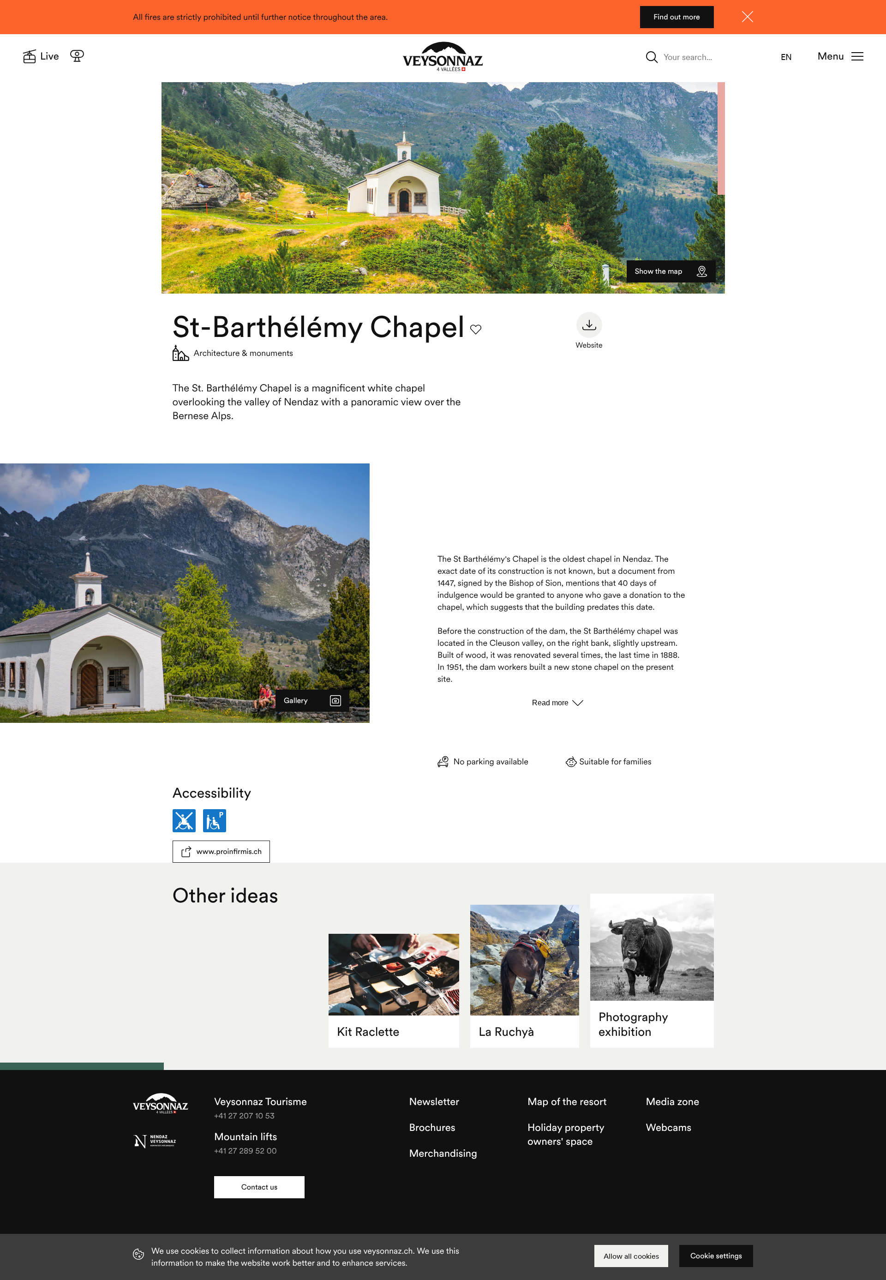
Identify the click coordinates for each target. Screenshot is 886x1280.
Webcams (669, 1127)
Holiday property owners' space (565, 1134)
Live (49, 56)
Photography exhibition (633, 1025)
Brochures (432, 1127)
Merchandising (443, 1153)
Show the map (658, 271)
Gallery (296, 700)
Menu (831, 56)
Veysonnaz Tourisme (160, 1104)
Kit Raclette (368, 1032)
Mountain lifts (245, 1136)
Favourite (475, 329)
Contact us (259, 1187)
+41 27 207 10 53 (244, 1115)
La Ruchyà (506, 1032)
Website (588, 345)
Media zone (673, 1101)
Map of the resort (567, 1101)
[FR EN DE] (792, 57)
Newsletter (434, 1101)
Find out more (676, 17)
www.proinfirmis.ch (229, 851)
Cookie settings (716, 1256)
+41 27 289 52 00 (245, 1150)
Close (747, 16)
